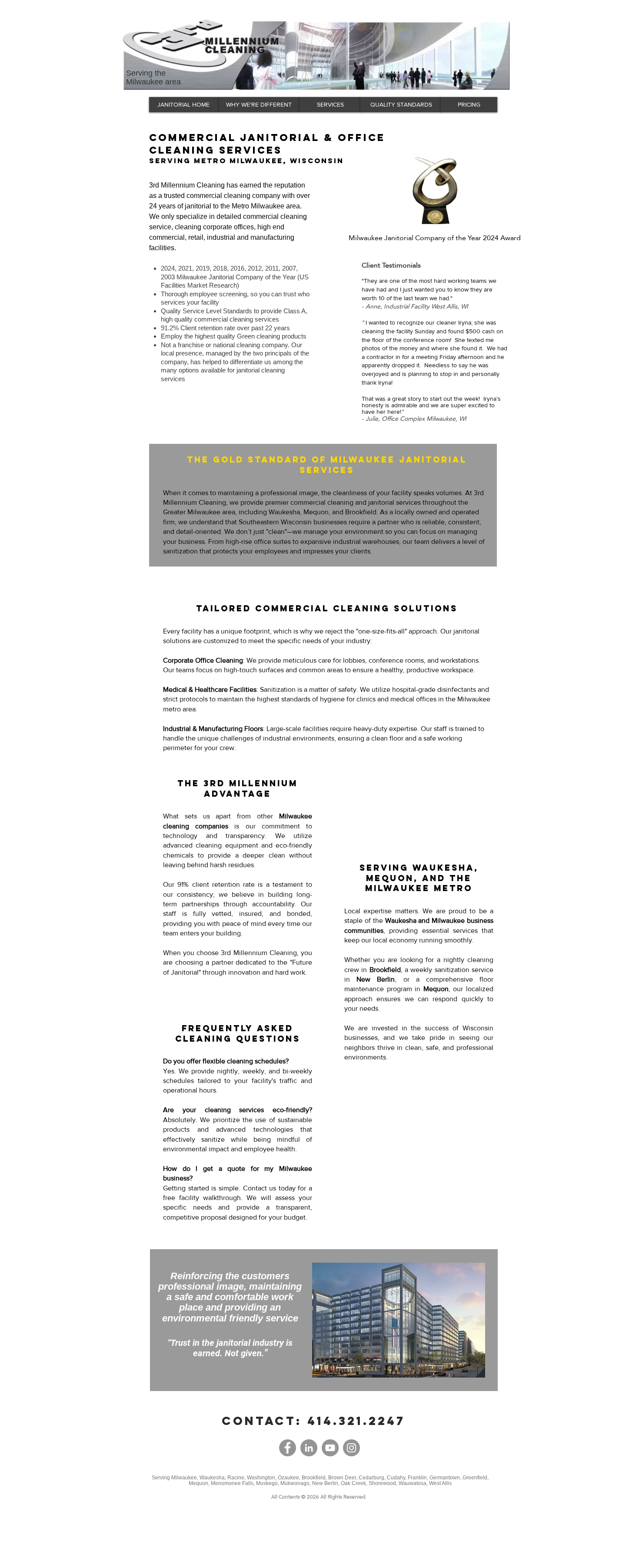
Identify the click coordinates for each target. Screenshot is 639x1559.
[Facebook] (287, 1447)
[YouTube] (330, 1447)
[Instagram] (351, 1447)
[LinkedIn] (308, 1447)
